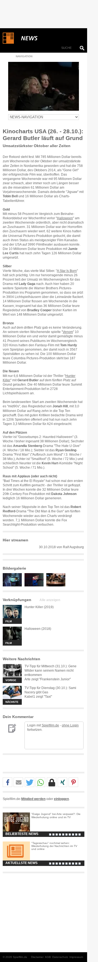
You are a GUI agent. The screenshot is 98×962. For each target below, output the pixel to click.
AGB (48, 956)
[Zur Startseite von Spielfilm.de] (8, 42)
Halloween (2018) (37, 628)
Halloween (65, 218)
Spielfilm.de (50, 725)
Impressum (76, 956)
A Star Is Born (67, 270)
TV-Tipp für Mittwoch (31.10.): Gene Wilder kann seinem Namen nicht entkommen (50, 671)
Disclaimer (37, 956)
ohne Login (70, 725)
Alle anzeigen (49, 600)
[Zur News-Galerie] (13, 585)
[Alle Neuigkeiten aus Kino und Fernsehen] (49, 38)
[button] (7, 782)
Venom (68, 332)
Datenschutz (60, 956)
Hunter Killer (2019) (39, 607)
